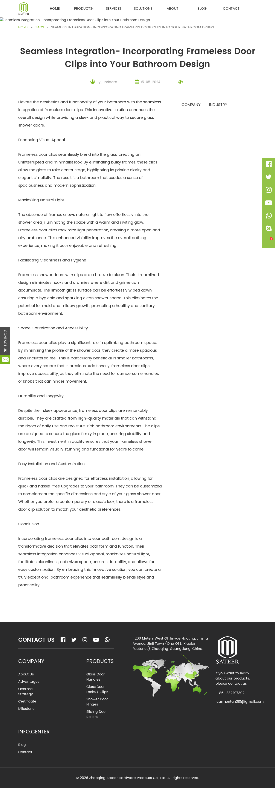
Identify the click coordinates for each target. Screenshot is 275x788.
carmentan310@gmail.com (240, 701)
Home (55, 8)
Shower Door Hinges (97, 701)
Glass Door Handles (95, 677)
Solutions (143, 8)
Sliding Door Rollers (96, 714)
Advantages (28, 681)
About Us (26, 674)
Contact (231, 8)
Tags (39, 27)
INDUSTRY (218, 105)
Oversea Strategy (25, 691)
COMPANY (191, 105)
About (172, 8)
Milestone (26, 709)
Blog (201, 8)
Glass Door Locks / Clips (97, 689)
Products (83, 8)
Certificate (27, 701)
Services (113, 8)
